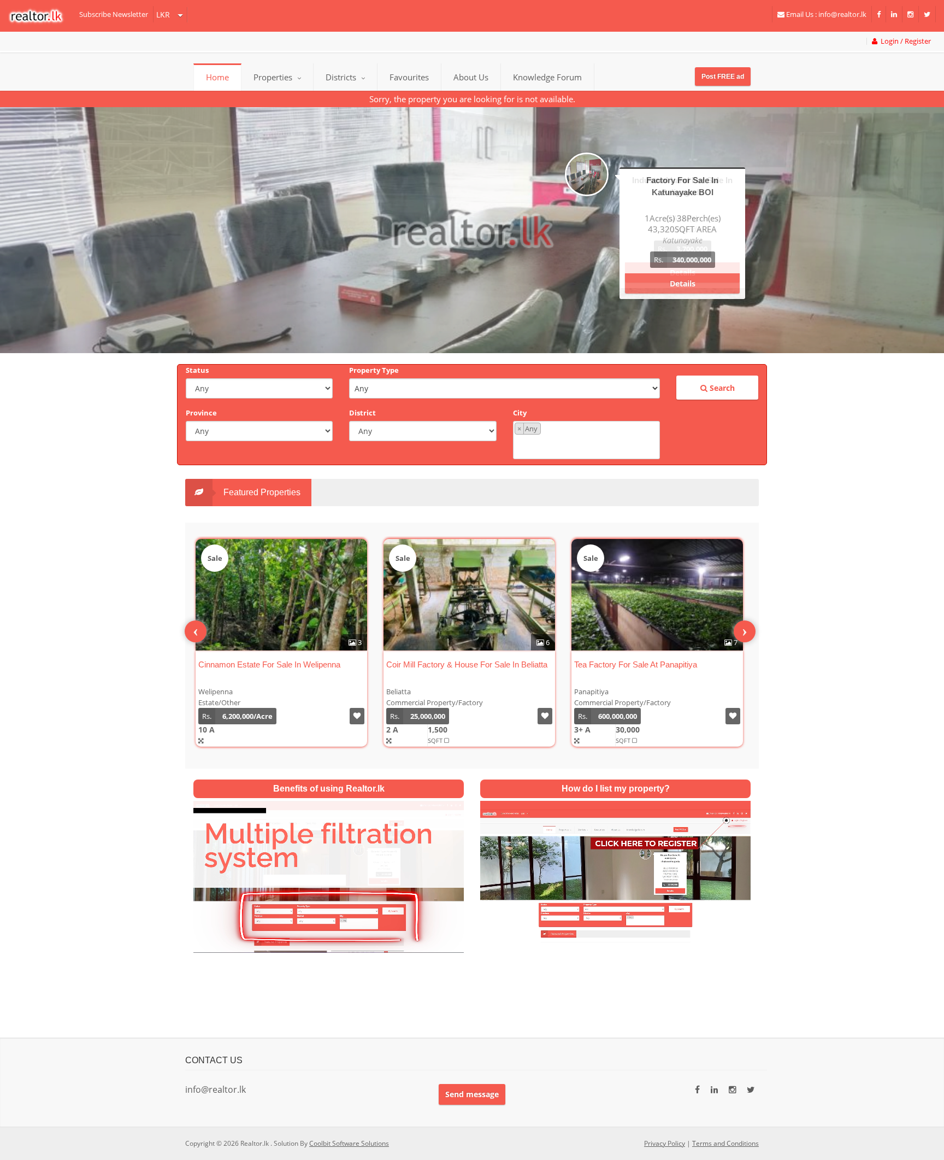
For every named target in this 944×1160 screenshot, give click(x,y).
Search (721, 388)
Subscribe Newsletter (113, 14)
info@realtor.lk (215, 1089)
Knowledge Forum (547, 77)
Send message (472, 1094)
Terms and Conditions (725, 1143)
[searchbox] (587, 446)
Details (682, 272)
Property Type (374, 370)
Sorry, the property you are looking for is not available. (472, 98)
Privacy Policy (664, 1143)
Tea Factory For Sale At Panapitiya (635, 664)
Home (217, 77)
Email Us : (825, 14)
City (520, 413)
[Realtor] (41, 16)
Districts (342, 77)
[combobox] (586, 440)
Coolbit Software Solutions (349, 1143)
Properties (272, 77)
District (362, 413)
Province (201, 413)
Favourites (409, 77)
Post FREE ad (722, 76)
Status (197, 370)
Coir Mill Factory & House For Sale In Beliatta (466, 664)
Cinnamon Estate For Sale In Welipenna (269, 664)
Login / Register (904, 41)
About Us (470, 77)
